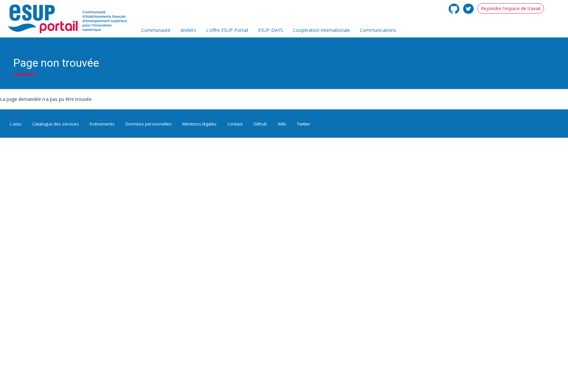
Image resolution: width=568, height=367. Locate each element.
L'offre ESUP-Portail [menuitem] (227, 30)
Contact (235, 124)
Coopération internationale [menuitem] (321, 30)
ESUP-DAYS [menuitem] (270, 30)
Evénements (102, 124)
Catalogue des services (55, 124)
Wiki (282, 124)
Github (260, 124)
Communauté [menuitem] (156, 30)
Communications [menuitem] (378, 30)
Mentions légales (199, 124)
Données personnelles (149, 124)
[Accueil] (70, 19)
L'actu (15, 124)
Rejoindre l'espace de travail (510, 8)
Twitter (303, 124)
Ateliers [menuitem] (188, 30)
